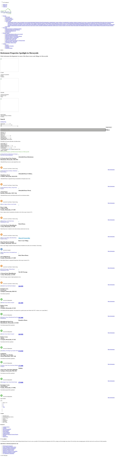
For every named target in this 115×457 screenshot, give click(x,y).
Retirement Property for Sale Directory (12, 29)
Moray (45, 24)
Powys (108, 24)
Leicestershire (14, 24)
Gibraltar (35, 23)
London (24, 24)
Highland (87, 23)
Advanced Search (8, 18)
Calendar (4, 428)
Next (4, 406)
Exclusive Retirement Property (8, 449)
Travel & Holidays (6, 432)
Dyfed (12, 23)
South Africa (27, 25)
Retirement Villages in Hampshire (9, 448)
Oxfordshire (90, 24)
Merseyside (31, 24)
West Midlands (82, 25)
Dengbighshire (97, 22)
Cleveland (79, 22)
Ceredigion (71, 22)
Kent (99, 23)
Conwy (85, 22)
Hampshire (72, 23)
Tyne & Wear (68, 25)
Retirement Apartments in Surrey (9, 452)
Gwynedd (68, 23)
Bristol (40, 22)
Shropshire (19, 25)
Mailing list (5, 4)
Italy (95, 23)
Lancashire (10, 24)
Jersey (97, 23)
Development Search (9, 19)
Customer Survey (6, 426)
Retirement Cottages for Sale (8, 450)
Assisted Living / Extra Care (10, 39)
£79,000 (20, 382)
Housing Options (6, 33)
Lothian (27, 24)
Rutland (9, 25)
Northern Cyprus (65, 24)
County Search (8, 21)
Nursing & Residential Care (10, 30)
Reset (2, 150)
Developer (7, 47)
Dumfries (112, 22)
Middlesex (35, 24)
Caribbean (60, 22)
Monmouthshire (41, 24)
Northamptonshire (58, 24)
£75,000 (20, 365)
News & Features (6, 430)
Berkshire (37, 22)
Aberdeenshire (10, 22)
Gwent (64, 23)
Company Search (8, 20)
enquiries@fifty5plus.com (8, 1)
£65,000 (20, 303)
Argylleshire (22, 22)
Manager (7, 44)
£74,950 (20, 351)
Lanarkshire (108, 23)
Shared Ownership (24, 238)
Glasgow (43, 23)
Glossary (4, 435)
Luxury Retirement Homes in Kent (9, 447)
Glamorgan (39, 23)
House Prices (5, 436)
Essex (24, 23)
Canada (56, 22)
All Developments (5, 149)
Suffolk (54, 25)
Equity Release (6, 431)
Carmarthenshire (66, 22)
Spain (31, 25)
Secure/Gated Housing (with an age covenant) (14, 34)
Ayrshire (28, 22)
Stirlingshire (50, 25)
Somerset (23, 25)
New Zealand (49, 24)
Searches (4, 15)
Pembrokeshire (96, 24)
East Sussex (16, 23)
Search (5, 150)
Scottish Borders (14, 25)
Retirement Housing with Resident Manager (13, 36)
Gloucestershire (48, 23)
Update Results (108, 127)
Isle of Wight (91, 23)
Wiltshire (98, 25)
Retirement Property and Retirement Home (13, 28)
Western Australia (93, 25)
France (32, 23)
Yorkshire (111, 25)
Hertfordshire (82, 23)
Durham (9, 23)
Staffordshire (45, 25)
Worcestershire (103, 25)
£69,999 (20, 334)
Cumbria (92, 22)
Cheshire (75, 22)
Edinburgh (20, 23)
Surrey (57, 25)
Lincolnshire (19, 24)
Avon (26, 22)
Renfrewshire (111, 24)
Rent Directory (8, 31)
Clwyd (82, 22)
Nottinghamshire (85, 24)
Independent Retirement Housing (11, 35)
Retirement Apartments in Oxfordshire (10, 451)
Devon (106, 22)
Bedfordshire (33, 22)
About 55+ (5, 5)
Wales (72, 25)
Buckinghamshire (45, 22)
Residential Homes (8, 48)
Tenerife (64, 25)
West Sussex (87, 25)
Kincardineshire (103, 23)
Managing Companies (9, 45)
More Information (111, 169)
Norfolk (53, 24)
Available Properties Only (15, 149)
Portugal (105, 24)
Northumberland (78, 24)
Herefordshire (76, 23)
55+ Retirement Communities (8, 453)
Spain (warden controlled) (38, 25)
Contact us (5, 6)
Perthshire (101, 24)
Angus (18, 22)
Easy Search (7, 16)
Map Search (7, 26)
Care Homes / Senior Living (10, 42)
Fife (26, 23)
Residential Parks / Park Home (11, 38)
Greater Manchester (55, 23)
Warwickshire (76, 25)
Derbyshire (102, 22)
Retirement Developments (8, 445)
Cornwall (89, 22)
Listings (4, 43)
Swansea (60, 25)
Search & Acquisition (7, 429)
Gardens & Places (6, 433)
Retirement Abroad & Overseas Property (10, 434)
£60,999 (20, 286)
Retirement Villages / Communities (11, 37)
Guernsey (61, 23)
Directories (5, 27)
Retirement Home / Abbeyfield (11, 41)
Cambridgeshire (52, 22)
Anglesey (15, 22)
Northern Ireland (72, 24)
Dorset (108, 22)
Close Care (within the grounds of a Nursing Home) (15, 40)
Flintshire (29, 23)
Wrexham (108, 25)
